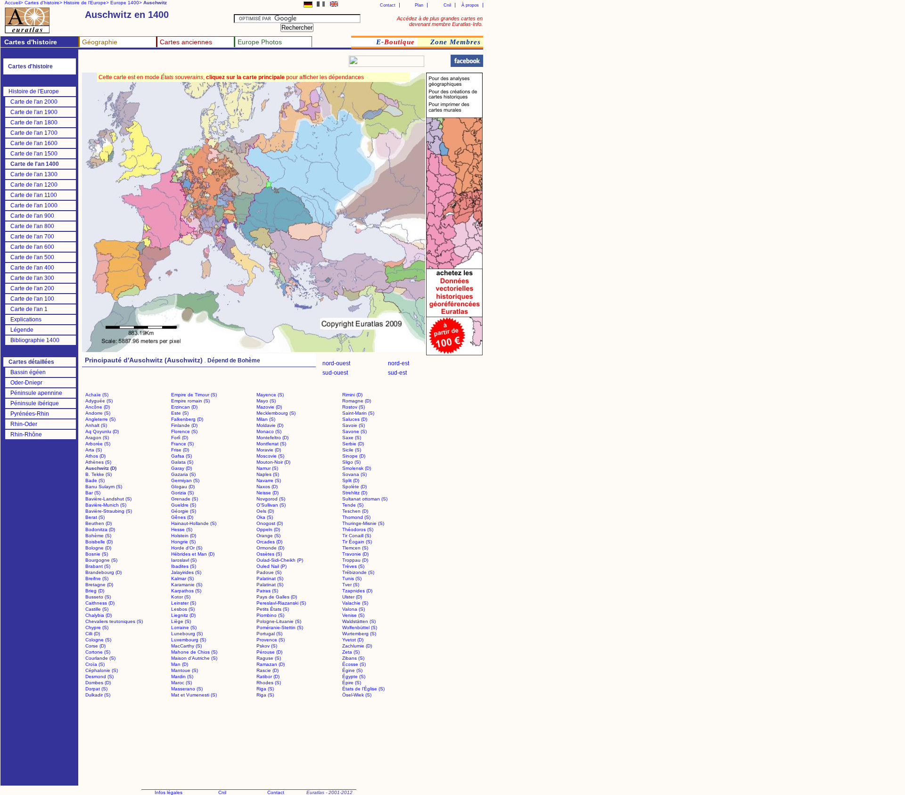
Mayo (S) (266, 400)
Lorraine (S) (184, 627)
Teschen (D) (355, 511)
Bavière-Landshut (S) (108, 498)
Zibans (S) (353, 658)
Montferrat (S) (271, 443)
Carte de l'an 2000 (34, 101)
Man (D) (179, 664)
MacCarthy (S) (186, 645)
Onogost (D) (269, 523)
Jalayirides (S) (186, 572)
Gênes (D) (182, 517)
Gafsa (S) (181, 456)
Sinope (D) (353, 456)
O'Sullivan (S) (271, 505)
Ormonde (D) (270, 547)
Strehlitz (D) (354, 492)
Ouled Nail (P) (271, 566)
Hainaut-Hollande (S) (193, 523)
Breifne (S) (96, 578)
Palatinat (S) (269, 578)
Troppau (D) (355, 560)
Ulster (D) (352, 596)
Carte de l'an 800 (32, 226)
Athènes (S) (98, 462)
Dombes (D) (98, 682)
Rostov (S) (353, 407)
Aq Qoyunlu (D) (102, 431)
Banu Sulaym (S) (103, 486)
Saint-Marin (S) (358, 413)
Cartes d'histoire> (43, 2)
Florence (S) (184, 431)
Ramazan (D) (270, 664)
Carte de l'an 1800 (34, 122)
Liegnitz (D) (183, 615)
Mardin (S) (182, 676)
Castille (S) (96, 609)
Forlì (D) (179, 437)
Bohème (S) (98, 535)
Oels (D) (265, 511)
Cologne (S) (98, 639)
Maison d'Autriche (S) (194, 658)
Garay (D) (181, 468)
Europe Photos (260, 42)
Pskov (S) (266, 645)
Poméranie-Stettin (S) (279, 627)
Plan (419, 5)
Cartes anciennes (186, 42)
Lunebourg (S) (187, 633)
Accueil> (14, 2)
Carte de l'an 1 (29, 309)
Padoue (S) (268, 572)
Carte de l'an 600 (32, 247)
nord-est (398, 363)
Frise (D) (180, 449)
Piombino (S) (270, 615)
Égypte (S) (353, 676)
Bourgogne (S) (101, 560)
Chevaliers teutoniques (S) (114, 621)
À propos (470, 5)
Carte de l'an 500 (32, 257)
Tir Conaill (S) (356, 535)
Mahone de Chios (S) (194, 652)
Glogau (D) (183, 486)
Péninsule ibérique (34, 403)
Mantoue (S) (184, 670)
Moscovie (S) (270, 456)
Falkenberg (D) (187, 419)
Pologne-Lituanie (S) (278, 621)
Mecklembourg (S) (276, 413)
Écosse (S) (354, 664)
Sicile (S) (351, 449)
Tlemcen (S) (355, 547)
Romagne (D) (356, 400)
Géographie (99, 42)
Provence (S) (270, 639)
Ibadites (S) (183, 566)
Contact (387, 5)
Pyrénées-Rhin (29, 413)
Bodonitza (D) (100, 529)
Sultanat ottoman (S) (364, 498)
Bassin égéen (28, 372)
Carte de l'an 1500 (34, 153)
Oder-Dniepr (26, 382)
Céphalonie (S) (101, 670)
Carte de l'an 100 (32, 298)
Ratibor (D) (268, 676)
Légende (21, 330)
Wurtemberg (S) (359, 633)
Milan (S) (265, 419)
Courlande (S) (100, 658)
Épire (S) (351, 682)
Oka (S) (264, 517)
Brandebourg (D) (103, 572)
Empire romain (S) (190, 400)
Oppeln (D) (268, 529)
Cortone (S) (97, 652)
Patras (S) (267, 590)
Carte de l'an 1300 (34, 174)
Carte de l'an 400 (32, 267)
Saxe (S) (351, 437)
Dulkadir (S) (97, 694)
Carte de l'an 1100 (33, 195)
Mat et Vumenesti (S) (194, 694)
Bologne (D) (98, 547)
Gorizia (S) (182, 492)
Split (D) (350, 480)
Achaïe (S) (96, 394)
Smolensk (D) (356, 468)
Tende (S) (352, 505)
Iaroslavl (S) (184, 560)
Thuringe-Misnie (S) (363, 523)
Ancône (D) (97, 407)
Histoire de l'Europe (33, 91)
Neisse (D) (267, 492)
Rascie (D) (267, 670)
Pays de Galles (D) (276, 596)
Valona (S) (353, 609)
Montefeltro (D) (272, 437)
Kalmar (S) (182, 578)
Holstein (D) (183, 535)
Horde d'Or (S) (186, 547)
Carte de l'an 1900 (34, 112)
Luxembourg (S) (188, 639)
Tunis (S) (352, 578)
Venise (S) (353, 615)
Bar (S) (92, 492)
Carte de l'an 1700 (34, 133)
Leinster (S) (183, 603)
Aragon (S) (97, 437)
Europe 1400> (126, 2)
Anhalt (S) (96, 425)
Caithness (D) (100, 603)
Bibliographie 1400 (34, 340)
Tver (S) (350, 584)
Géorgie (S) (183, 511)
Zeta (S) (351, 652)
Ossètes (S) (269, 554)
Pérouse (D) (269, 652)
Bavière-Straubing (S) (108, 511)
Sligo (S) (351, 462)
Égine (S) (352, 670)
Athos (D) (95, 456)
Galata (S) (182, 462)
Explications (25, 319)
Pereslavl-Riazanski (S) (281, 603)
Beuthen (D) (98, 523)
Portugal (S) (269, 633)
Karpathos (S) (186, 590)
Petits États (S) (272, 609)
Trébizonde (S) (358, 572)
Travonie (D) (355, 554)
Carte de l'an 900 (32, 216)
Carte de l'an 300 (32, 278)
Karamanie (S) (186, 584)
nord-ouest (336, 363)
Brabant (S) (97, 566)
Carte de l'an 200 (32, 288)
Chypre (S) (96, 627)
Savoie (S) (353, 425)
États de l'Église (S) (363, 688)
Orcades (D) (269, 541)
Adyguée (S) (99, 400)
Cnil (447, 5)
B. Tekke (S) (98, 474)
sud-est (397, 372)
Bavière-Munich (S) (105, 505)
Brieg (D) (94, 590)
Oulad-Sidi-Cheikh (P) (279, 560)
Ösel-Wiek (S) (356, 694)
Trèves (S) (353, 566)
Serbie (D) (353, 443)
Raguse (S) (268, 658)
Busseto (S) (98, 596)
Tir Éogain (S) (357, 541)
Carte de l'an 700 (32, 236)
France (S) (182, 443)
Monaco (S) (268, 431)
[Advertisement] (194, 63)
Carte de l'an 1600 (34, 143)
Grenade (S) (184, 498)
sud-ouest (335, 372)
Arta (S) (93, 449)
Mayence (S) (270, 394)
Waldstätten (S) (359, 621)
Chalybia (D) (98, 615)
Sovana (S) (354, 474)
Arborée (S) (97, 443)
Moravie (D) (268, 449)
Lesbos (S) (183, 609)
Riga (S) (265, 688)
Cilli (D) (92, 633)
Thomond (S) (356, 517)
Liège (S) (181, 621)
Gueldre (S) (183, 505)
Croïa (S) (95, 664)
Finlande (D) (184, 425)
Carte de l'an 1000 (34, 205)
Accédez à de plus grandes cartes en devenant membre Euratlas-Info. (440, 21)
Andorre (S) (97, 413)
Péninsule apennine (36, 393)
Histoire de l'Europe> (86, 2)
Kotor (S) (180, 596)
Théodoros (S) (357, 529)
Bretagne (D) (99, 584)
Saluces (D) (354, 419)
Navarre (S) (268, 480)
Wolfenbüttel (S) (359, 627)
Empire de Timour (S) (194, 394)
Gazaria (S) (183, 474)
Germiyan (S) (185, 480)
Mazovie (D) (269, 407)
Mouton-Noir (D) (273, 462)
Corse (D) (95, 645)
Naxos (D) (267, 486)
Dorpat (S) (96, 688)
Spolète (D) (354, 486)
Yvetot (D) (352, 639)
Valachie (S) (355, 603)
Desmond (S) (99, 676)
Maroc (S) (181, 682)
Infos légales (168, 792)
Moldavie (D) (269, 425)
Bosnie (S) (96, 554)
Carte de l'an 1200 (34, 184)
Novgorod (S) (270, 498)
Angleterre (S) (100, 419)
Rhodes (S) (268, 682)
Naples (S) (267, 474)
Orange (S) (268, 535)
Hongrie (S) (183, 541)
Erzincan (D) (184, 407)
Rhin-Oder (23, 424)
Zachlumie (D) (357, 645)
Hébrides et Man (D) (192, 554)
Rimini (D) (352, 394)
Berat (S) (95, 517)
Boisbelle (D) (99, 541)
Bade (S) (95, 480)
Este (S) (180, 413)
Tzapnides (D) (357, 590)
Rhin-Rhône (26, 434)
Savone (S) (354, 431)
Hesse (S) (181, 529)
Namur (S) (267, 468)
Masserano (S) (187, 688)
